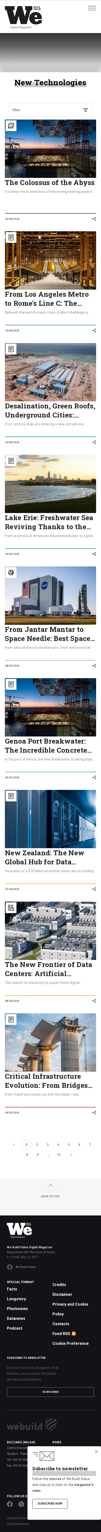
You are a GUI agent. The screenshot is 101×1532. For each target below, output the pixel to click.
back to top (50, 1196)
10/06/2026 (12, 330)
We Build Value (26, 1267)
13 (58, 1154)
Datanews (16, 1318)
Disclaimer (62, 1294)
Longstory (16, 1299)
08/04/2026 (12, 1001)
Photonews (17, 1308)
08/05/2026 (12, 665)
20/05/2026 (12, 554)
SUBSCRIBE (50, 1392)
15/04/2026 (12, 889)
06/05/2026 (12, 777)
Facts (12, 1289)
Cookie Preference (70, 1343)
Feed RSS (61, 1333)
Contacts (60, 1324)
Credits (59, 1284)
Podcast (14, 1328)
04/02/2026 (12, 1112)
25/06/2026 (12, 219)
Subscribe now (50, 1503)
